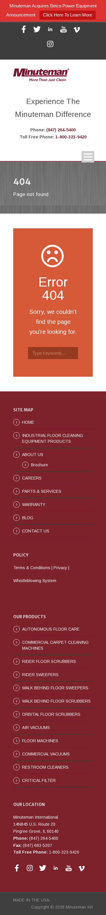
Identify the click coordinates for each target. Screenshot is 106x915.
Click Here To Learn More (67, 14)
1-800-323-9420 (71, 137)
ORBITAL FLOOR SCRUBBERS (51, 714)
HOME (28, 422)
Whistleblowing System (34, 580)
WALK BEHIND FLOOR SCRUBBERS (56, 701)
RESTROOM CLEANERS (45, 767)
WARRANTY (33, 504)
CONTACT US (35, 531)
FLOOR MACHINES (40, 740)
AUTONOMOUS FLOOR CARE (51, 629)
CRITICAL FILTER (39, 780)
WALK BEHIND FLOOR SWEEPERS (55, 688)
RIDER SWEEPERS (40, 674)
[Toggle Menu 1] (88, 156)
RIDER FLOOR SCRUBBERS (49, 661)
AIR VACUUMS (36, 727)
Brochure (39, 464)
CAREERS (32, 478)
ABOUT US (32, 454)
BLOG (27, 517)
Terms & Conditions (31, 567)
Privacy (60, 567)
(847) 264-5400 (61, 130)
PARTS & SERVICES (41, 491)
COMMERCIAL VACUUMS (46, 754)
